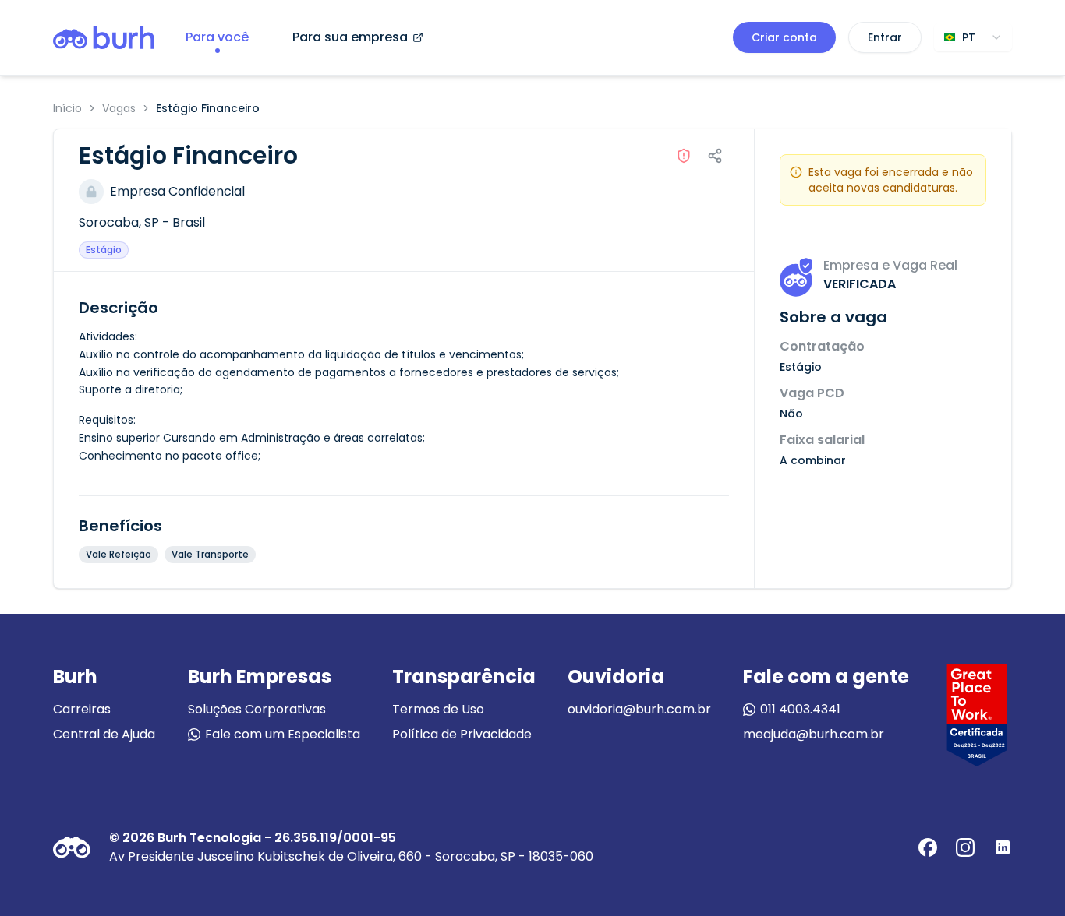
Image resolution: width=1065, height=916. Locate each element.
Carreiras (82, 709)
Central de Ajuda (104, 734)
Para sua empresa (350, 37)
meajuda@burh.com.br (813, 734)
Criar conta (784, 37)
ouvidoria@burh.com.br (639, 709)
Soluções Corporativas (257, 709)
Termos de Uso (438, 709)
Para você (217, 37)
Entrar (885, 37)
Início (67, 108)
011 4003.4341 (800, 709)
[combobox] (973, 37)
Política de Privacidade (462, 734)
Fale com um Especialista (282, 734)
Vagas (119, 108)
